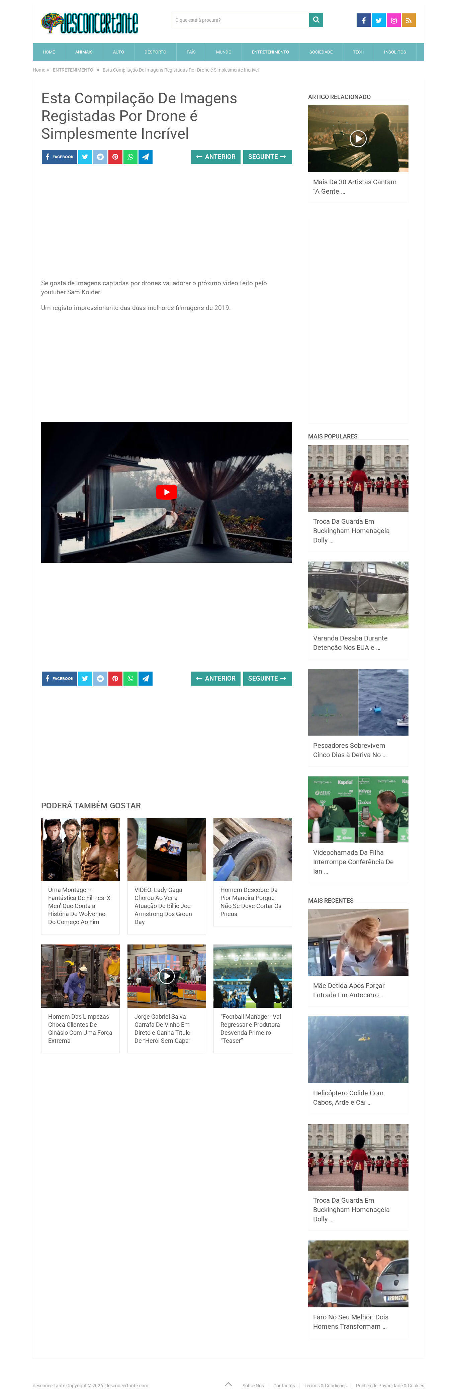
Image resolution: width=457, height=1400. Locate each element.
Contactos (284, 1385)
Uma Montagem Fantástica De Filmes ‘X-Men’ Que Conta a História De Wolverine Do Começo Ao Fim (80, 905)
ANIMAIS (84, 52)
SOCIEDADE (321, 52)
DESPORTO (155, 52)
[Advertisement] (166, 223)
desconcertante (49, 1385)
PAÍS (191, 52)
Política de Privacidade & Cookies (390, 1385)
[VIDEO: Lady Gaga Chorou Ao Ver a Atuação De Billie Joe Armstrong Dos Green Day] (166, 849)
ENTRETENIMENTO (270, 52)
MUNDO (224, 52)
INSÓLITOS (395, 52)
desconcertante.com (126, 1385)
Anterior (219, 157)
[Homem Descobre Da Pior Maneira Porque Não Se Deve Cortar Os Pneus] (252, 849)
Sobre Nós (253, 1385)
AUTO (118, 52)
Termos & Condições (325, 1385)
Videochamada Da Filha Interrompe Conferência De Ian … (353, 861)
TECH (358, 52)
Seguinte (264, 157)
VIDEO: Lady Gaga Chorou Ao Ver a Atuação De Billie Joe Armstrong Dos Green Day (163, 905)
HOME (49, 52)
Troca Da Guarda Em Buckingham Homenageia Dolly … (351, 530)
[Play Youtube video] (166, 492)
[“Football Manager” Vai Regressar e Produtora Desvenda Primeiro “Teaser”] (252, 976)
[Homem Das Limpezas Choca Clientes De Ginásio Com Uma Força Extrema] (80, 976)
